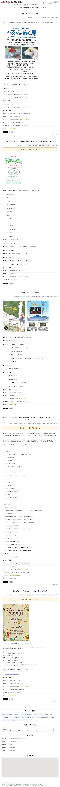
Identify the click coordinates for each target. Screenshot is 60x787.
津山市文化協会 (17, 2)
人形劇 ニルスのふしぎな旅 (30, 292)
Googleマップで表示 (24, 119)
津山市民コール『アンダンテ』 (41, 594)
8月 (19, 730)
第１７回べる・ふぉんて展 (30, 14)
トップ (14, 7)
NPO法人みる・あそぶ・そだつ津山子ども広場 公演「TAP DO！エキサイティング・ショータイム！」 (30, 418)
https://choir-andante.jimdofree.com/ (12, 674)
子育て (49, 17)
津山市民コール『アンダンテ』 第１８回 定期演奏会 (30, 591)
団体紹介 (37, 7)
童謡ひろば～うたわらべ (46, 145)
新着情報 (20, 7)
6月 (53, 728)
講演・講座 (55, 423)
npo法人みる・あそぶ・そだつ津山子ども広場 (32, 296)
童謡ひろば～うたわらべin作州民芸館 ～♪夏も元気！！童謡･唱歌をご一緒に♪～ (30, 141)
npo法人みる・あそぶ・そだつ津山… (11, 714)
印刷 (11, 132)
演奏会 (50, 594)
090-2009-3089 (13, 695)
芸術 (56, 17)
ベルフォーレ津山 (22, 594)
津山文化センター (54, 296)
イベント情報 (26, 7)
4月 (36, 728)
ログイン (56, 2)
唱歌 (33, 145)
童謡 (40, 145)
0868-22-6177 (13, 404)
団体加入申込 (44, 7)
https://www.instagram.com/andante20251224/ (19, 670)
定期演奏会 (29, 594)
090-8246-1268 (13, 128)
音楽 (56, 145)
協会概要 (32, 7)
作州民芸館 (29, 145)
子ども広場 (44, 296)
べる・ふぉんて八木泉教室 (41, 17)
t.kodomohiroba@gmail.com (15, 575)
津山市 (53, 17)
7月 (10, 730)
